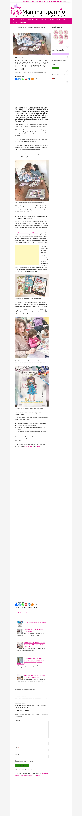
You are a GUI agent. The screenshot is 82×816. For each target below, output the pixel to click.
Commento (18, 720)
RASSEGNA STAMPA (37, 1)
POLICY (65, 1)
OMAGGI (58, 19)
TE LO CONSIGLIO (19, 57)
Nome (17, 741)
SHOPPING (15, 22)
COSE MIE (15, 19)
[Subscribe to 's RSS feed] (55, 32)
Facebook (26, 446)
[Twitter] (19, 79)
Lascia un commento (40, 72)
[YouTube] (66, 37)
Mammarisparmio (28, 72)
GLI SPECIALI (23, 22)
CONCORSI (64, 19)
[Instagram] (60, 41)
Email (17, 747)
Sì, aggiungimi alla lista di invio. (24, 761)
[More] (32, 79)
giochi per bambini (20, 689)
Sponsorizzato (31, 689)
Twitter (32, 446)
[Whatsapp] (22, 79)
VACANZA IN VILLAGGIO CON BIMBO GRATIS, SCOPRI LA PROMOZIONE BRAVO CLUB (31, 698)
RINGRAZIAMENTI (56, 1)
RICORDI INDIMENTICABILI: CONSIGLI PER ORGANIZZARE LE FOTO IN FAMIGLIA (34, 644)
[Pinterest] (26, 79)
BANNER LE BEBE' (22, 612)
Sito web (17, 754)
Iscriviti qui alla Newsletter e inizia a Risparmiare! (31, 28)
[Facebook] (16, 79)
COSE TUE (21, 19)
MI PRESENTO (27, 1)
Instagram (37, 446)
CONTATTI (47, 1)
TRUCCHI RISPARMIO (32, 19)
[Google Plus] (55, 37)
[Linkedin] (29, 79)
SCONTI (52, 19)
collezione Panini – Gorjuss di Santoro (27, 233)
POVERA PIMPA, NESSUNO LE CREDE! (35, 622)
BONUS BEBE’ (44, 19)
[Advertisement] (32, 94)
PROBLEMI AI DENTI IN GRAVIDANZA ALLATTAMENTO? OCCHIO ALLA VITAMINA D (30, 705)
